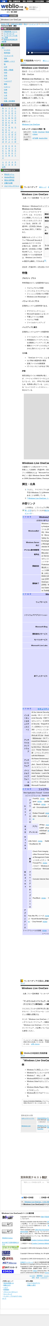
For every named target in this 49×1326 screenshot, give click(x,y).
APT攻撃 (35, 138)
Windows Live (26, 1126)
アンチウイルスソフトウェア (26, 745)
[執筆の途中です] (23, 510)
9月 (47, 470)
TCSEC (34, 132)
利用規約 (6, 1289)
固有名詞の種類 (16, 24)
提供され (33, 85)
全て (3, 47)
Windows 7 (36, 492)
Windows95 (31, 1078)
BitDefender (37, 738)
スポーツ (7, 87)
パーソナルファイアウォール (26, 776)
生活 (5, 78)
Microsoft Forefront (39, 785)
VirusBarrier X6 (35, 844)
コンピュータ (33, 24)
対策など (42, 95)
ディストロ (30, 816)
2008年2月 (26, 110)
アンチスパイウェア (26, 763)
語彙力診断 (8, 183)
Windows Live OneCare (31, 124)
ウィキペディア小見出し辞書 (36, 981)
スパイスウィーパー (39, 767)
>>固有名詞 (42, 1121)
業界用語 (7, 53)
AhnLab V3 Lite (37, 735)
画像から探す (31, 1285)
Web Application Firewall (32, 793)
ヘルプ (5, 1287)
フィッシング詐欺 (32, 95)
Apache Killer (43, 138)
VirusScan (41, 132)
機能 (25, 98)
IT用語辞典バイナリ (32, 61)
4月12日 (41, 267)
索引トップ (42, 187)
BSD (25, 829)
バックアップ (30, 105)
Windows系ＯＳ (33, 1093)
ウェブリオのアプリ (33, 1283)
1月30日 (32, 226)
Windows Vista (32, 1081)
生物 (5, 90)
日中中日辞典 (39, 1)
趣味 (5, 84)
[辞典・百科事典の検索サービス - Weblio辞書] (12, 8)
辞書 (3, 1)
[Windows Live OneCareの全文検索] (13, 15)
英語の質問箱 (9, 180)
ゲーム (43, 1078)
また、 (24, 102)
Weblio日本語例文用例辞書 (35, 1053)
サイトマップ (7, 1294)
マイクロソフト (29, 1004)
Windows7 (31, 1073)
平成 (30, 267)
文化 (5, 75)
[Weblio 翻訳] (26, 8)
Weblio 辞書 (5, 24)
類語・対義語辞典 (14, 1)
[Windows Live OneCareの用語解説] (4, 15)
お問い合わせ (35, 1044)
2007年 (35, 223)
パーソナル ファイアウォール (38, 291)
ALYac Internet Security (40, 712)
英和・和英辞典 (28, 1)
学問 (5, 73)
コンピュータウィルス (38, 92)
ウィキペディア (30, 187)
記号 (3, 167)
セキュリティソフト (28, 1118)
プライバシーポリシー (10, 1292)
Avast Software (37, 770)
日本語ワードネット (26, 1262)
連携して (36, 98)
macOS (25, 842)
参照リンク (26, 121)
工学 (5, 67)
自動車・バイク (9, 61)
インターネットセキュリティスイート (32, 220)
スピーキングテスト (11, 186)
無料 (25, 116)
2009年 (35, 246)
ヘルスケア (8, 81)
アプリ (30, 803)
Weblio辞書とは (8, 1283)
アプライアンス (25, 918)
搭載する (35, 1014)
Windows (25, 206)
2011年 (24, 267)
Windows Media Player (35, 1087)
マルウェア (38, 252)
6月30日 (32, 249)
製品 (25, 24)
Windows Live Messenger (36, 297)
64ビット (40, 1075)
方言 (5, 98)
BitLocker (45, 553)
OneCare (30, 74)
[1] (45, 260)
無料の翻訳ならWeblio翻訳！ (33, 8)
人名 (5, 95)
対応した (40, 1070)
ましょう (35, 1090)
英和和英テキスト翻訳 (34, 1177)
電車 (5, 58)
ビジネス (7, 50)
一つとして (26, 85)
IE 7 (30, 98)
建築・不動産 (8, 70)
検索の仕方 (7, 1285)
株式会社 (38, 1004)
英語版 (42, 798)
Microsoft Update (33, 314)
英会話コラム (9, 174)
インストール (41, 1073)
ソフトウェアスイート (30, 82)
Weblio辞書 (24, 1231)
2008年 (33, 470)
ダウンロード (34, 116)
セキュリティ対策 (33, 102)
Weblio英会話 (9, 177)
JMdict (35, 1271)
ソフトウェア (40, 507)
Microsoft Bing (41, 627)
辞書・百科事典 (9, 101)
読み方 (24, 71)
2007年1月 (41, 1008)
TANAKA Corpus (7, 1238)
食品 (5, 92)
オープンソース (30, 898)
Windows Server (32, 542)
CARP (41, 828)
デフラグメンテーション (36, 311)
